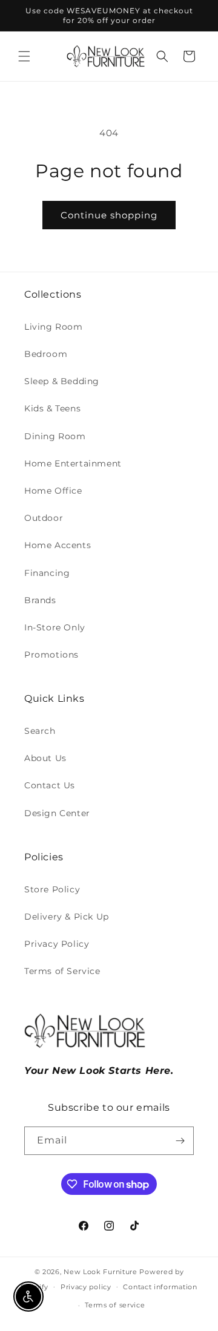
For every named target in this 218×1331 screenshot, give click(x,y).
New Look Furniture (100, 1271)
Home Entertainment (73, 463)
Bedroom (45, 353)
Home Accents (57, 545)
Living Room (53, 326)
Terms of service (115, 1305)
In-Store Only (54, 627)
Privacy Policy (56, 943)
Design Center (57, 813)
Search (40, 730)
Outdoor (43, 517)
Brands (40, 600)
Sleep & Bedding (61, 381)
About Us (45, 758)
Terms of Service (62, 971)
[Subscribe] (180, 1141)
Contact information (160, 1287)
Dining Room (55, 436)
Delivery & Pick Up (66, 916)
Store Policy (52, 889)
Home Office (53, 490)
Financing (47, 572)
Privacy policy (86, 1287)
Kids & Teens (52, 408)
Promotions (51, 654)
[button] (24, 56)
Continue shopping (109, 215)
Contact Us (49, 785)
